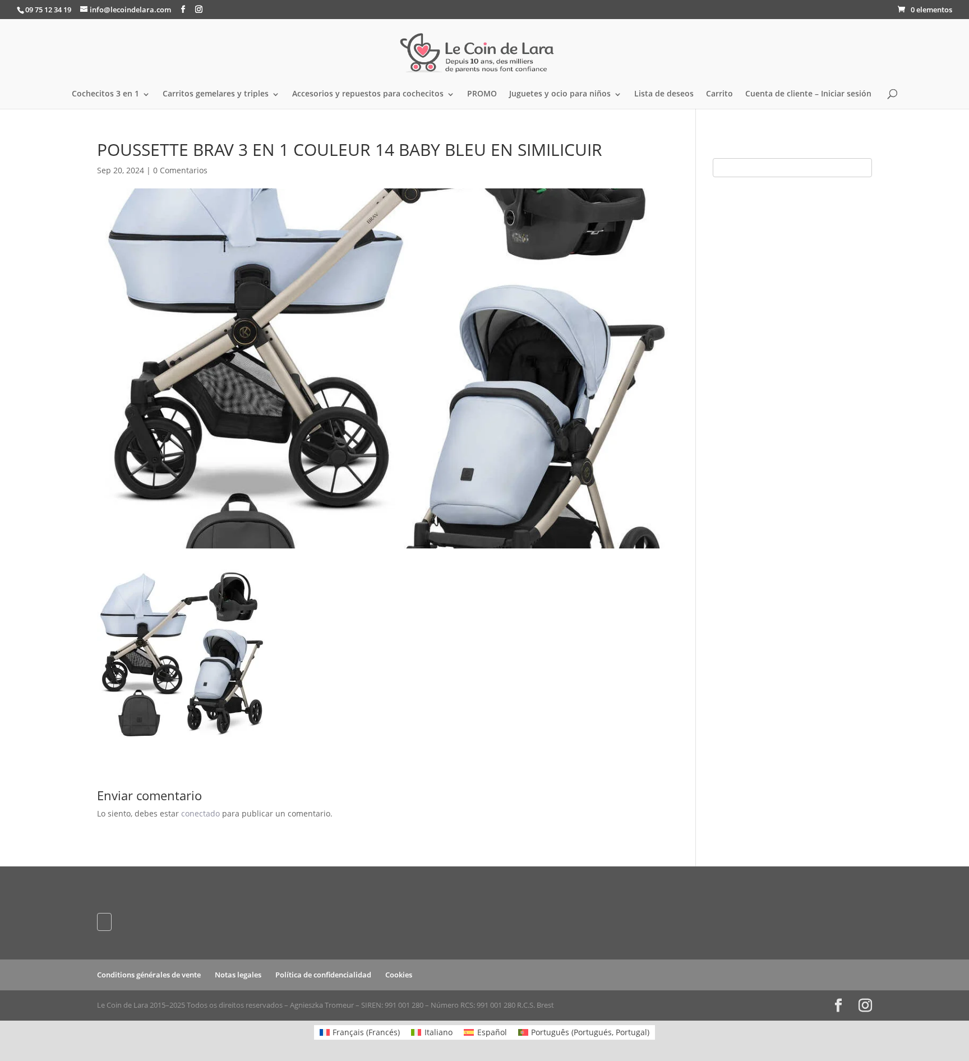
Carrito (719, 94)
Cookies (398, 975)
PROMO (482, 94)
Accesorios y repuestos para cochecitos (368, 94)
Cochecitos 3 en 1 (105, 94)
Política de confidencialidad (323, 975)
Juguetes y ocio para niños (560, 94)
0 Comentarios (180, 170)
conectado (200, 813)
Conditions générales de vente (149, 975)
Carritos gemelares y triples (216, 94)
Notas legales (238, 975)
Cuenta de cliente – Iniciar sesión (808, 94)
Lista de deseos (664, 94)
